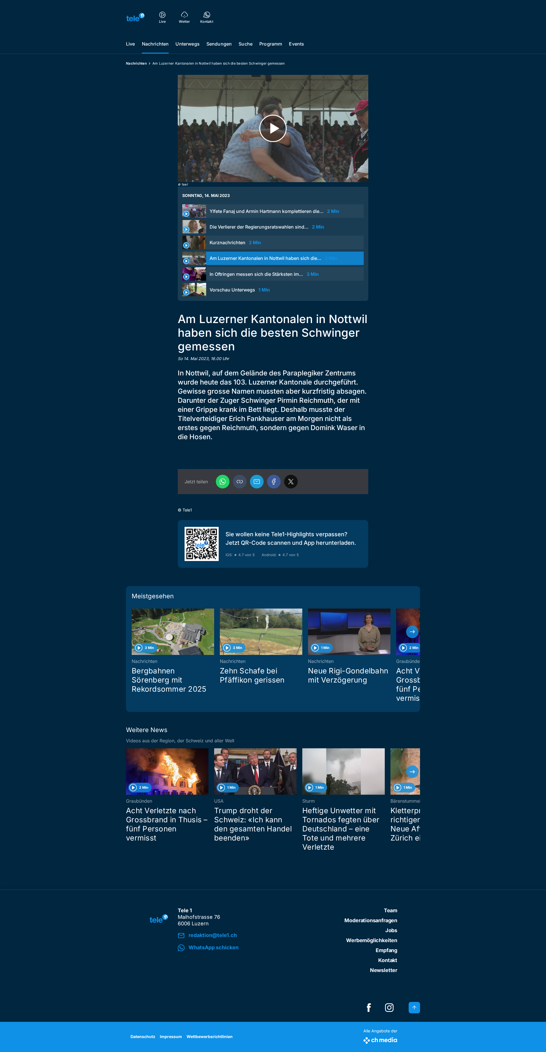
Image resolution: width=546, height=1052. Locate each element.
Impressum (171, 1036)
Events (296, 44)
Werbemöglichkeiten (371, 940)
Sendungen (219, 44)
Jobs (391, 930)
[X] (291, 481)
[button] (240, 481)
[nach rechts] (412, 632)
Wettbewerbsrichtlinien (210, 1036)
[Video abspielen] (273, 128)
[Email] (257, 481)
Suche (246, 44)
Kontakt (387, 960)
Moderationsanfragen (370, 920)
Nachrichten (155, 44)
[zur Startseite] (135, 17)
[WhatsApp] (222, 481)
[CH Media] (380, 1039)
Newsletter (383, 970)
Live (130, 44)
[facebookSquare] (369, 1007)
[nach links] (133, 632)
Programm (270, 44)
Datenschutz (143, 1036)
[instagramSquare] (389, 1007)
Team (390, 910)
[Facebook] (274, 481)
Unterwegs (187, 44)
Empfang (386, 950)
